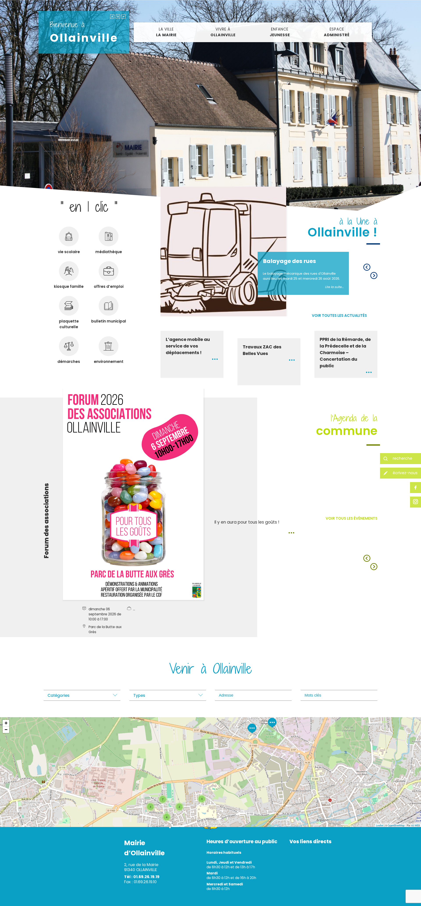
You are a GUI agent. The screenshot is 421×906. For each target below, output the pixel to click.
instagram (415, 502)
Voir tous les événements (351, 518)
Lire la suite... (334, 287)
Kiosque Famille (69, 286)
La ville (166, 32)
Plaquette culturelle (69, 324)
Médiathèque (108, 251)
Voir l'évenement (291, 532)
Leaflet (379, 825)
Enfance (280, 32)
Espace (337, 32)
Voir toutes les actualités (339, 315)
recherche (402, 458)
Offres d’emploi (108, 286)
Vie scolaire (69, 251)
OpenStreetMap (396, 825)
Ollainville (84, 32)
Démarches (68, 361)
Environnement (108, 361)
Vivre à (222, 32)
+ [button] (6, 723)
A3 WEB (415, 825)
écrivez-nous (405, 472)
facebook (415, 487)
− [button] (6, 729)
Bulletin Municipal (108, 321)
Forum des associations (46, 520)
